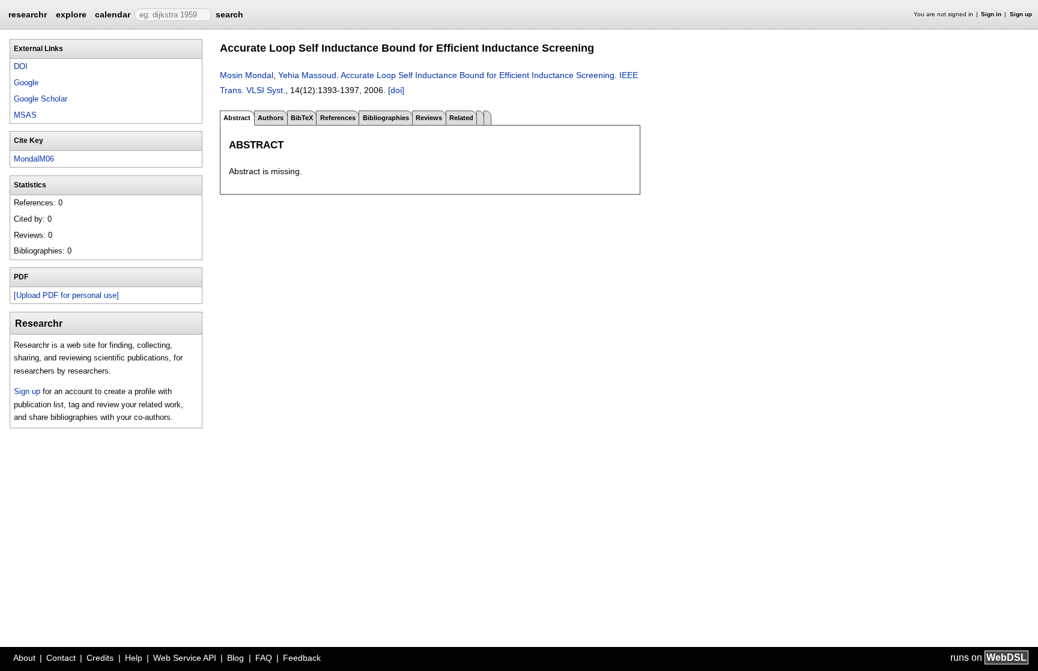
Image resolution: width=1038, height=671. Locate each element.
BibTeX (302, 117)
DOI (21, 66)
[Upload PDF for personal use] (66, 295)
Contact (61, 658)
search (229, 14)
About (24, 658)
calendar (112, 14)
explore (71, 14)
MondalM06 (34, 158)
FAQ (263, 658)
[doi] (396, 90)
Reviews (429, 117)
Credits (100, 658)
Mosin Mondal (246, 75)
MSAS (25, 115)
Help (133, 658)
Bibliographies (386, 117)
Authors (271, 117)
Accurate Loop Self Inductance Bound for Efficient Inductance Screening (478, 75)
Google (26, 82)
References (338, 117)
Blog (235, 658)
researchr (27, 14)
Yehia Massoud (307, 75)
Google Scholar (40, 98)
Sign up (1021, 14)
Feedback (302, 658)
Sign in (991, 14)
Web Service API (184, 658)
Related (461, 117)
